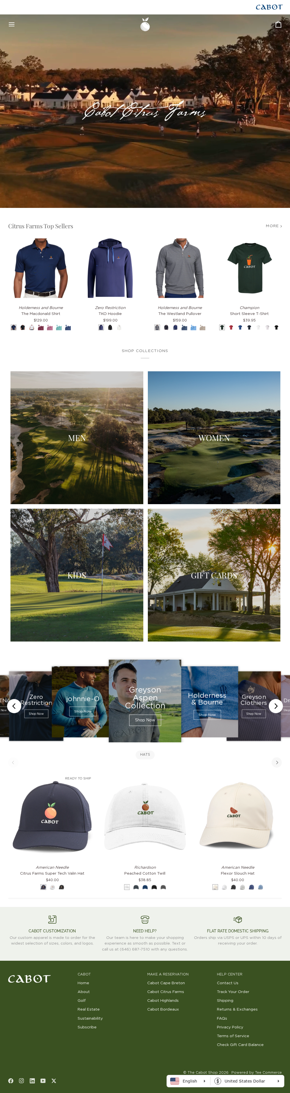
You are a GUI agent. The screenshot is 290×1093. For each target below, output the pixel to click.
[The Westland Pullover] (179, 268)
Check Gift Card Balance (240, 1045)
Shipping (225, 1001)
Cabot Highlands (163, 1001)
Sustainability (90, 1018)
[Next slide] (276, 706)
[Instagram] (21, 1080)
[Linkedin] (32, 1080)
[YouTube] (43, 1080)
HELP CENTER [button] (229, 974)
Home (83, 983)
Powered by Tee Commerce (256, 1073)
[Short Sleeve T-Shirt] (249, 268)
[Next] (277, 762)
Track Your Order (233, 992)
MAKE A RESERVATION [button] (168, 974)
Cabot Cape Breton (166, 983)
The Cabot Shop (202, 1073)
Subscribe (87, 1027)
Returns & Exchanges (237, 1009)
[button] (40, 973)
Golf (82, 1001)
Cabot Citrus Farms (165, 992)
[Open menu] (16, 24)
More (272, 226)
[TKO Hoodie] (110, 268)
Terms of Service (233, 1036)
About (84, 992)
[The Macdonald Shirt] (40, 268)
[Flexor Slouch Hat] (238, 816)
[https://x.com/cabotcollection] (53, 1080)
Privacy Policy (230, 1027)
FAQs (222, 1018)
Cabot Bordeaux (163, 1009)
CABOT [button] (84, 974)
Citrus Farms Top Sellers (40, 226)
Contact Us (227, 983)
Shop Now (36, 713)
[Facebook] (10, 1080)
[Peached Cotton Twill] (145, 816)
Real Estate (89, 1009)
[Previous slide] (14, 706)
